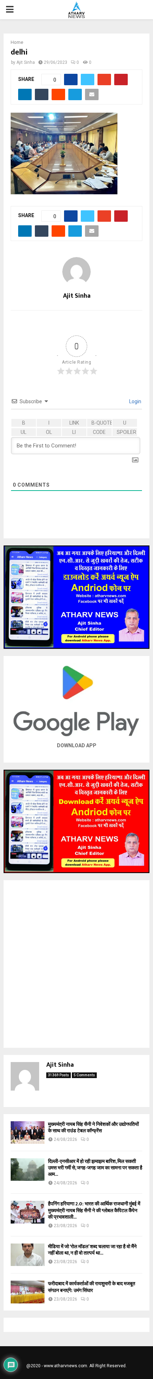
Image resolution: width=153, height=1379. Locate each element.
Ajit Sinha (25, 62)
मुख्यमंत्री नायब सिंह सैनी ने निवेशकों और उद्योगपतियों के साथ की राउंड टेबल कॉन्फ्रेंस (93, 1127)
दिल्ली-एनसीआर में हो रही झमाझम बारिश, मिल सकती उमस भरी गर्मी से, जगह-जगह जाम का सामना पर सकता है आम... (95, 1167)
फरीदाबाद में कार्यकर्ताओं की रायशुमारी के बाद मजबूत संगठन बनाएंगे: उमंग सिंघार (91, 1287)
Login (134, 401)
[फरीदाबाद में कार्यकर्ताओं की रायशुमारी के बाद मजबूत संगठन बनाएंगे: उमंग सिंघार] (27, 1292)
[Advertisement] (76, 964)
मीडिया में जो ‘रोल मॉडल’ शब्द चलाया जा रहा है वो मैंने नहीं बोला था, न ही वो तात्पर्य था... (92, 1249)
